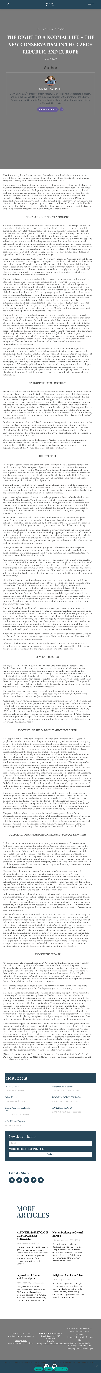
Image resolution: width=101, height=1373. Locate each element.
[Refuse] (97, 1366)
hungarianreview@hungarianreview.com (55, 1343)
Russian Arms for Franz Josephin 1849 (17, 1109)
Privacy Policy (21, 1341)
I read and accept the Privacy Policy (27, 1149)
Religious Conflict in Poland (68, 1275)
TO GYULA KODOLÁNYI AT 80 (66, 1097)
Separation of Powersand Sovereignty (28, 1276)
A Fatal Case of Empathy (15, 1121)
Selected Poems (11, 1097)
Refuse (48, 1369)
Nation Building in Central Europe (67, 1234)
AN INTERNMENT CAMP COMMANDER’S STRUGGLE (32, 1236)
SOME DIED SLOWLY (62, 1108)
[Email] (62, 109)
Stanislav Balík (50, 88)
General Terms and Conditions (21, 1343)
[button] (9, 4)
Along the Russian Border (62, 1086)
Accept (39, 1369)
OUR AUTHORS (13, 1086)
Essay (61, 29)
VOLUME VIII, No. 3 (46, 29)
